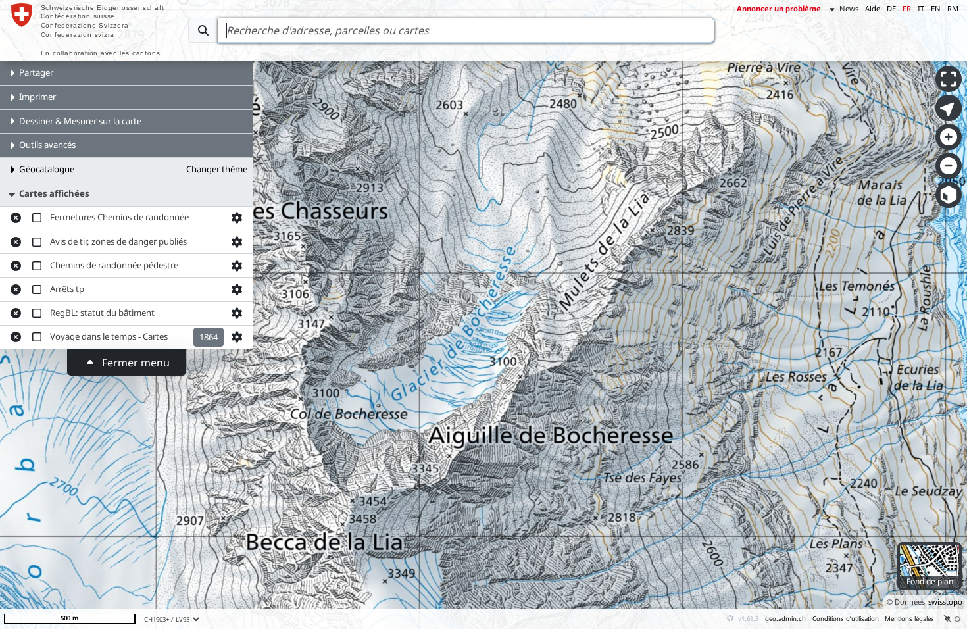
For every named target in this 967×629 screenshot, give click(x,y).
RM (952, 8)
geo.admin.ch (785, 619)
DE (891, 8)
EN (936, 8)
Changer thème (216, 169)
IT (921, 8)
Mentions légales (909, 619)
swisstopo (945, 602)
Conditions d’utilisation (845, 619)
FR (907, 8)
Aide (872, 8)
